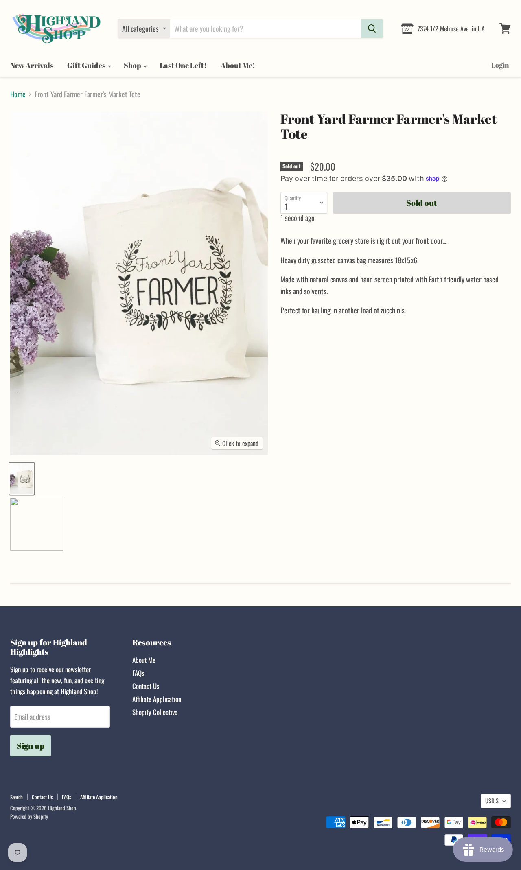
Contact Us (145, 686)
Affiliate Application (156, 699)
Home (18, 94)
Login (500, 65)
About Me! (238, 65)
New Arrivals (31, 65)
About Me (143, 660)
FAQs (138, 673)
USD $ (492, 800)
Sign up (30, 745)
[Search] (372, 28)
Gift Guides (87, 65)
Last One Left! (183, 65)
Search (16, 797)
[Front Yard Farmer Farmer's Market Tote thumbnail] (21, 479)
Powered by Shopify (29, 816)
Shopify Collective (154, 712)
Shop (133, 65)
